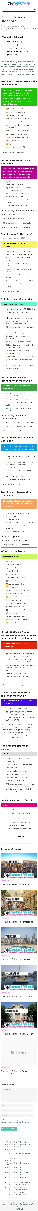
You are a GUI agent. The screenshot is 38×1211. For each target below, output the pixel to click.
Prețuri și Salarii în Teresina (16, 959)
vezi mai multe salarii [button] (12, 291)
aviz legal (31, 1203)
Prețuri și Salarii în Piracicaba (17, 921)
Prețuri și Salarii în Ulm (15, 1158)
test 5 (9, 1160)
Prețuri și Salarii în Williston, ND (18, 1182)
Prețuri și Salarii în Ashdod (16, 1180)
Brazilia (5, 881)
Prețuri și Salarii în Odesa (16, 1187)
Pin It (3, 839)
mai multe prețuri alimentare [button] (14, 152)
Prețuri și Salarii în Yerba (16, 1147)
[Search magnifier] (35, 9)
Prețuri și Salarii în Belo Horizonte (14, 1072)
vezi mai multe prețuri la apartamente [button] (17, 685)
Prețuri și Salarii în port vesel (16, 996)
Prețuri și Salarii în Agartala (17, 1177)
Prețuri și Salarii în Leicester (17, 1175)
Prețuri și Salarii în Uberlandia (17, 1172)
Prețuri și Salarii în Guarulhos (17, 884)
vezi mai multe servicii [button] (12, 484)
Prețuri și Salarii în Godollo (16, 1195)
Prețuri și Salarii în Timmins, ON (18, 1185)
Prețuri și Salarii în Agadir (16, 1167)
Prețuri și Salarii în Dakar (16, 1170)
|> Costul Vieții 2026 (9, 1203)
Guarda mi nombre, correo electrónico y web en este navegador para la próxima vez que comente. (18, 1122)
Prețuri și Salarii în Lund (15, 1192)
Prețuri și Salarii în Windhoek (17, 1190)
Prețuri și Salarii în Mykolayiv (17, 1142)
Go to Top (18, 1208)
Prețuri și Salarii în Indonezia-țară (19, 1144)
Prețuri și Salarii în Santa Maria (18, 1033)
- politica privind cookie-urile (27, 1205)
